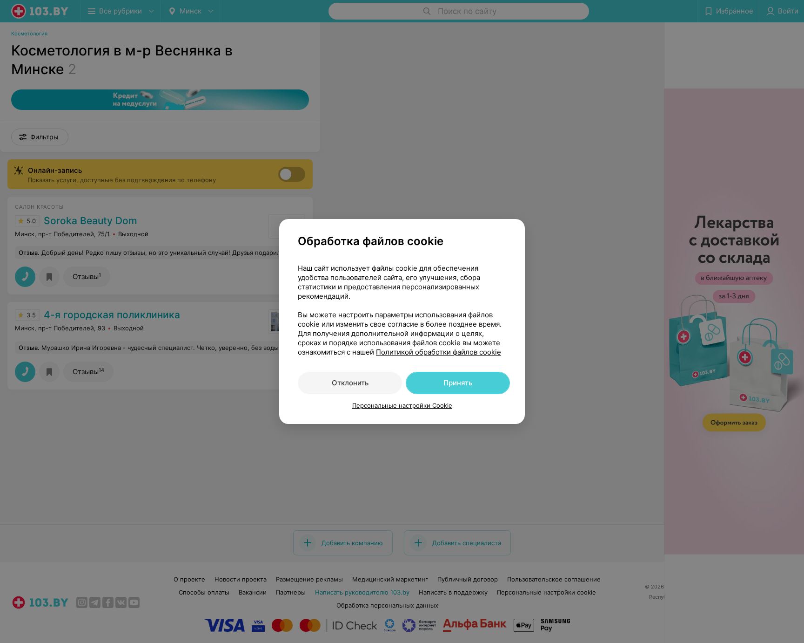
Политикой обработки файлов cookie (438, 352)
